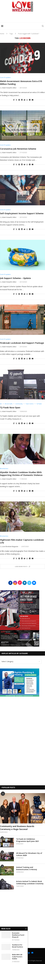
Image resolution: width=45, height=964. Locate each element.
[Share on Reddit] (24, 100)
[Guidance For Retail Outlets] (6, 947)
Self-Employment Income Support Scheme (22, 213)
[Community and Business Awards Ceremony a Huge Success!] (22, 808)
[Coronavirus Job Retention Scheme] (22, 125)
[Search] (43, 26)
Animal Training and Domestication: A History (26, 868)
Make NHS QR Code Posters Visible (17, 957)
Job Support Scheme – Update (15, 278)
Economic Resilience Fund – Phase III (18, 935)
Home (2, 34)
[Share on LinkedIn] (21, 100)
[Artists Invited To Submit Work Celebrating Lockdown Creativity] (7, 885)
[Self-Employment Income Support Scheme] (22, 190)
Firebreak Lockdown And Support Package (22, 342)
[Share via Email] (32, 100)
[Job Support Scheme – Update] (22, 255)
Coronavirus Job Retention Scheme (18, 148)
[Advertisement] (23, 18)
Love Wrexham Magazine (10, 547)
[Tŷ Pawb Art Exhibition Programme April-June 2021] (7, 842)
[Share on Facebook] (13, 100)
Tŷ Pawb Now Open (10, 407)
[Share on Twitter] (16, 100)
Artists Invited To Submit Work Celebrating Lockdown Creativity (30, 882)
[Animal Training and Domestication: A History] (7, 870)
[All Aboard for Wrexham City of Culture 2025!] (7, 856)
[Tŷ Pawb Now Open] (22, 384)
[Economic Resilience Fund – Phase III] (6, 935)
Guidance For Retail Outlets (17, 946)
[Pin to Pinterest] (19, 100)
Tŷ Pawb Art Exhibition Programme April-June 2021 (27, 840)
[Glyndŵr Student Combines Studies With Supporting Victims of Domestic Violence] (22, 449)
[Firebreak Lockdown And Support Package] (22, 319)
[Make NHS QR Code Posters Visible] (6, 957)
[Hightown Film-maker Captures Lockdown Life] (22, 516)
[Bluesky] (29, 953)
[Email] (32, 953)
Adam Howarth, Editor (9, 88)
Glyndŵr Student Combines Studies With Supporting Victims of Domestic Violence (21, 473)
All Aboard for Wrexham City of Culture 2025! (29, 854)
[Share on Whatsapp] (27, 100)
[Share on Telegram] (30, 100)
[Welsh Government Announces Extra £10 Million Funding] (22, 58)
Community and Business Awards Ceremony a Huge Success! (17, 828)
